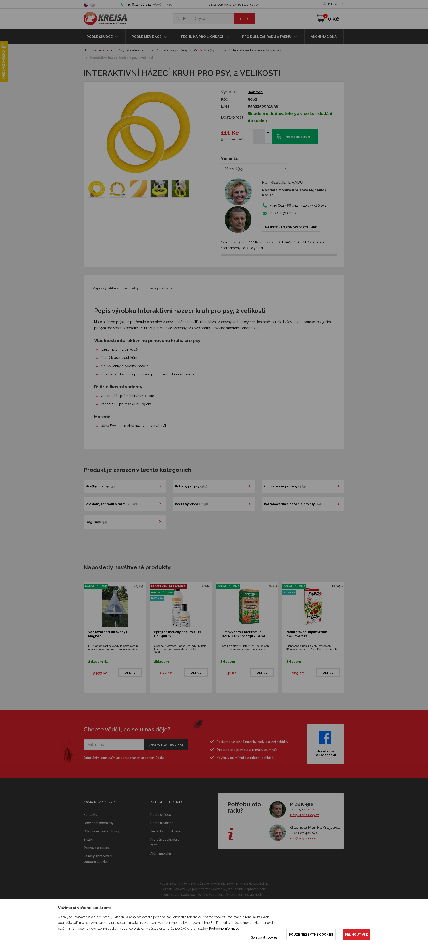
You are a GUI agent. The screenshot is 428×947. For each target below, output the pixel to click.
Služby (89, 839)
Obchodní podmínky (99, 823)
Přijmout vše (356, 934)
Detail (130, 672)
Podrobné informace (224, 928)
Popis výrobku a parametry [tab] (115, 288)
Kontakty (90, 814)
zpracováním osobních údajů (142, 758)
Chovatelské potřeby (172, 50)
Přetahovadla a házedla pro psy (257, 50)
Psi (196, 50)
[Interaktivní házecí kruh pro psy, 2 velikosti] (96, 188)
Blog (245, 4)
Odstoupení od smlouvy (102, 831)
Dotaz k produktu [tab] (158, 288)
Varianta (229, 158)
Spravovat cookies (264, 937)
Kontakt (255, 4)
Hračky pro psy (215, 50)
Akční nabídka (324, 37)
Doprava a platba (229, 4)
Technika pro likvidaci (202, 37)
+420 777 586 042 (303, 810)
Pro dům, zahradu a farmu (267, 37)
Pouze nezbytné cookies (311, 934)
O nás (212, 4)
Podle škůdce (100, 37)
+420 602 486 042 (137, 4)
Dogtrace (255, 92)
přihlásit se (336, 4)
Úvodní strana (94, 50)
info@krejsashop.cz (284, 213)
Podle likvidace (147, 37)
